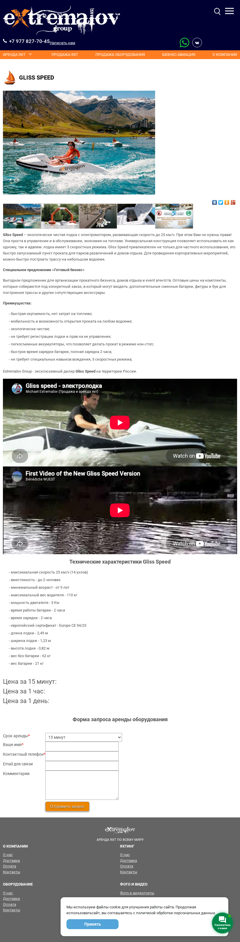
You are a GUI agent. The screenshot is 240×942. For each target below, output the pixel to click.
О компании (224, 54)
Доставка (11, 860)
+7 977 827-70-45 (29, 41)
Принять (92, 924)
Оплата (9, 866)
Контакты (11, 872)
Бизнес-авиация (178, 54)
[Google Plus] (233, 201)
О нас (8, 855)
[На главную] (61, 20)
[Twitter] (221, 201)
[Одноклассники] (227, 201)
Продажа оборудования (120, 54)
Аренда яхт (14, 54)
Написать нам (62, 43)
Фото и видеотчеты (137, 893)
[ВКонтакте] (215, 201)
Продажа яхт (65, 54)
